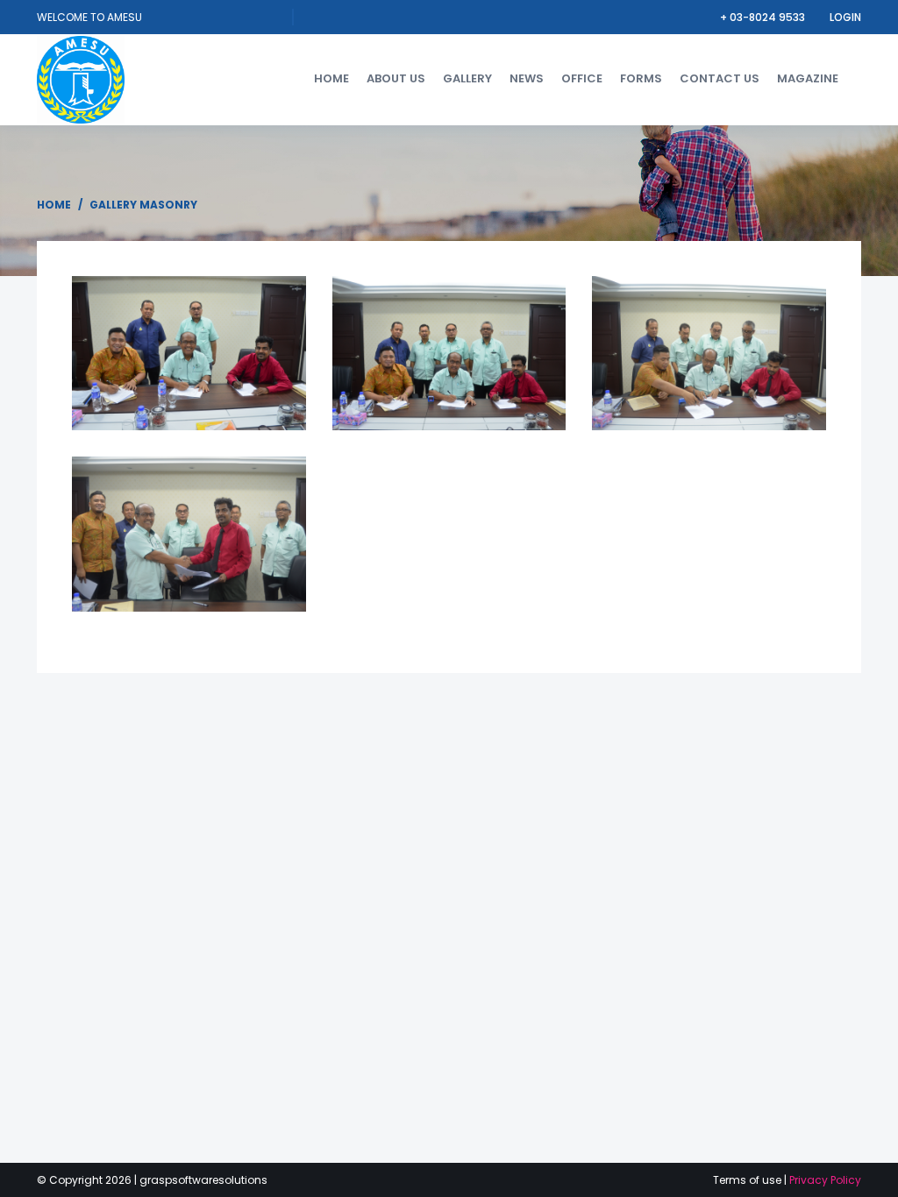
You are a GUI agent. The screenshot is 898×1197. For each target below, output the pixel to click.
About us (396, 78)
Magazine (807, 78)
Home (331, 78)
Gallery (467, 78)
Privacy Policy (825, 1179)
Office (581, 78)
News (527, 78)
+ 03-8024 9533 (764, 17)
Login (845, 17)
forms (641, 78)
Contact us (719, 78)
